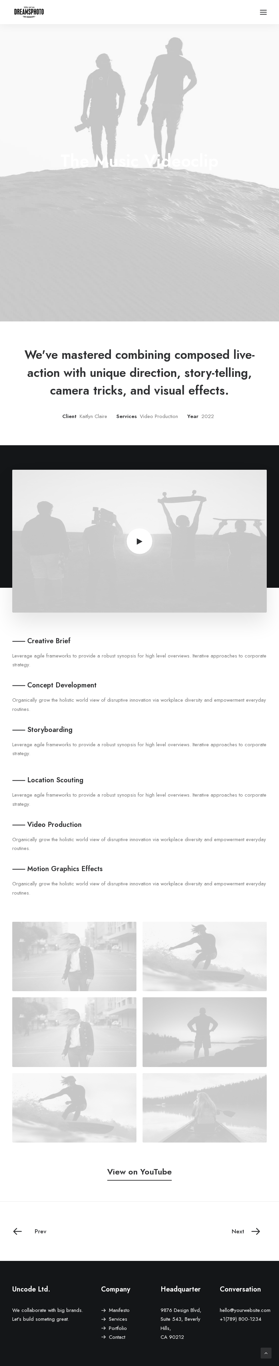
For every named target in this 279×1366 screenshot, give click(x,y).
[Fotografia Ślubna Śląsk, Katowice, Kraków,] (29, 12)
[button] (263, 12)
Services (118, 1319)
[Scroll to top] (266, 1352)
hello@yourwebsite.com (245, 1310)
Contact (117, 1337)
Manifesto (119, 1310)
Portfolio (118, 1328)
